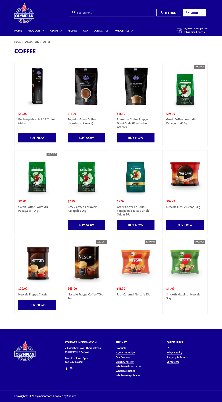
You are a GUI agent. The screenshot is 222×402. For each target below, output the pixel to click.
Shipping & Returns (177, 357)
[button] (194, 12)
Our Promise (123, 357)
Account (171, 13)
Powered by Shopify (64, 396)
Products (121, 348)
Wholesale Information (129, 366)
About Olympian (125, 352)
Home (17, 42)
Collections (32, 42)
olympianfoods (43, 396)
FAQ (169, 348)
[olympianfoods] (24, 13)
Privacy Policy (174, 352)
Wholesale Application (128, 375)
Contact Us (173, 362)
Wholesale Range (125, 371)
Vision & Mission (125, 362)
